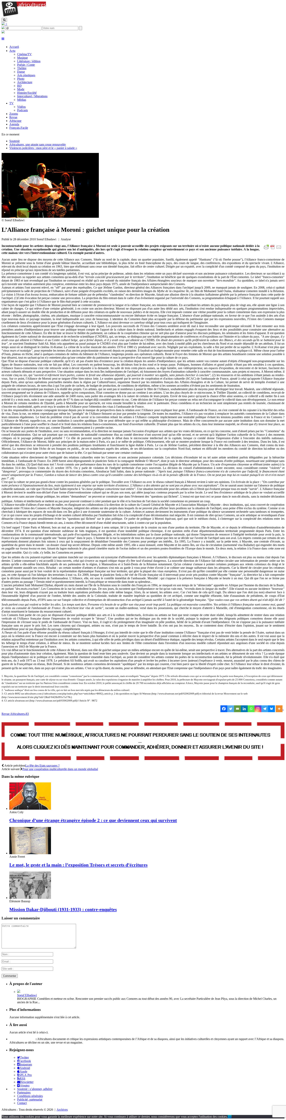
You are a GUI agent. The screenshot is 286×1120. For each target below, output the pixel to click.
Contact (22, 1103)
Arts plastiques (26, 75)
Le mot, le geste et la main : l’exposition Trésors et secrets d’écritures (78, 864)
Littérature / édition (28, 61)
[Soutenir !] (143, 741)
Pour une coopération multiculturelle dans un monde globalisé (60, 769)
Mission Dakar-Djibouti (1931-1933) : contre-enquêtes (63, 909)
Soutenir (14, 141)
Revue (13, 117)
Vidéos (21, 106)
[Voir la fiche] (18, 991)
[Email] (237, 708)
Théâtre (21, 68)
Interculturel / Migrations (32, 96)
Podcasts (22, 110)
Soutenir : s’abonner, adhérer (34, 1089)
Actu (12, 50)
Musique (22, 57)
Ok (230, 1116)
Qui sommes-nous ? (22, 1039)
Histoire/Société (27, 92)
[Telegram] (264, 708)
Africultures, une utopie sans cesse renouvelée (37, 144)
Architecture (24, 82)
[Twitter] (230, 708)
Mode (20, 89)
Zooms (13, 113)
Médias (21, 99)
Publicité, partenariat (29, 1099)
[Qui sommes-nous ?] (3, 32)
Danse (21, 71)
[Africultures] (24, 16)
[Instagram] (257, 708)
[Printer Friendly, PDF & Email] (273, 249)
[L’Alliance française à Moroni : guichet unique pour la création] (50, 216)
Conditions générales (30, 1096)
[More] (279, 708)
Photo (20, 78)
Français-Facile (18, 127)
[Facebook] (223, 708)
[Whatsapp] (251, 708)
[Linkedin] (244, 708)
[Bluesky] (271, 708)
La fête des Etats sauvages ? (42, 765)
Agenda (14, 124)
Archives (62, 1109)
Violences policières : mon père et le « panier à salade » (43, 148)
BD (19, 85)
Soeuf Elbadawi (27, 995)
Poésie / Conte (26, 64)
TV (11, 103)
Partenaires (24, 1092)
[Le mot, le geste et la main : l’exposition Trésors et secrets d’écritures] (30, 853)
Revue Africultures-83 (15, 713)
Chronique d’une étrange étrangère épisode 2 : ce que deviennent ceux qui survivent (93, 820)
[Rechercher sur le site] (4, 20)
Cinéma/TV (24, 54)
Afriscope (15, 120)
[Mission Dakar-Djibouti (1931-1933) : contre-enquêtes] (30, 897)
